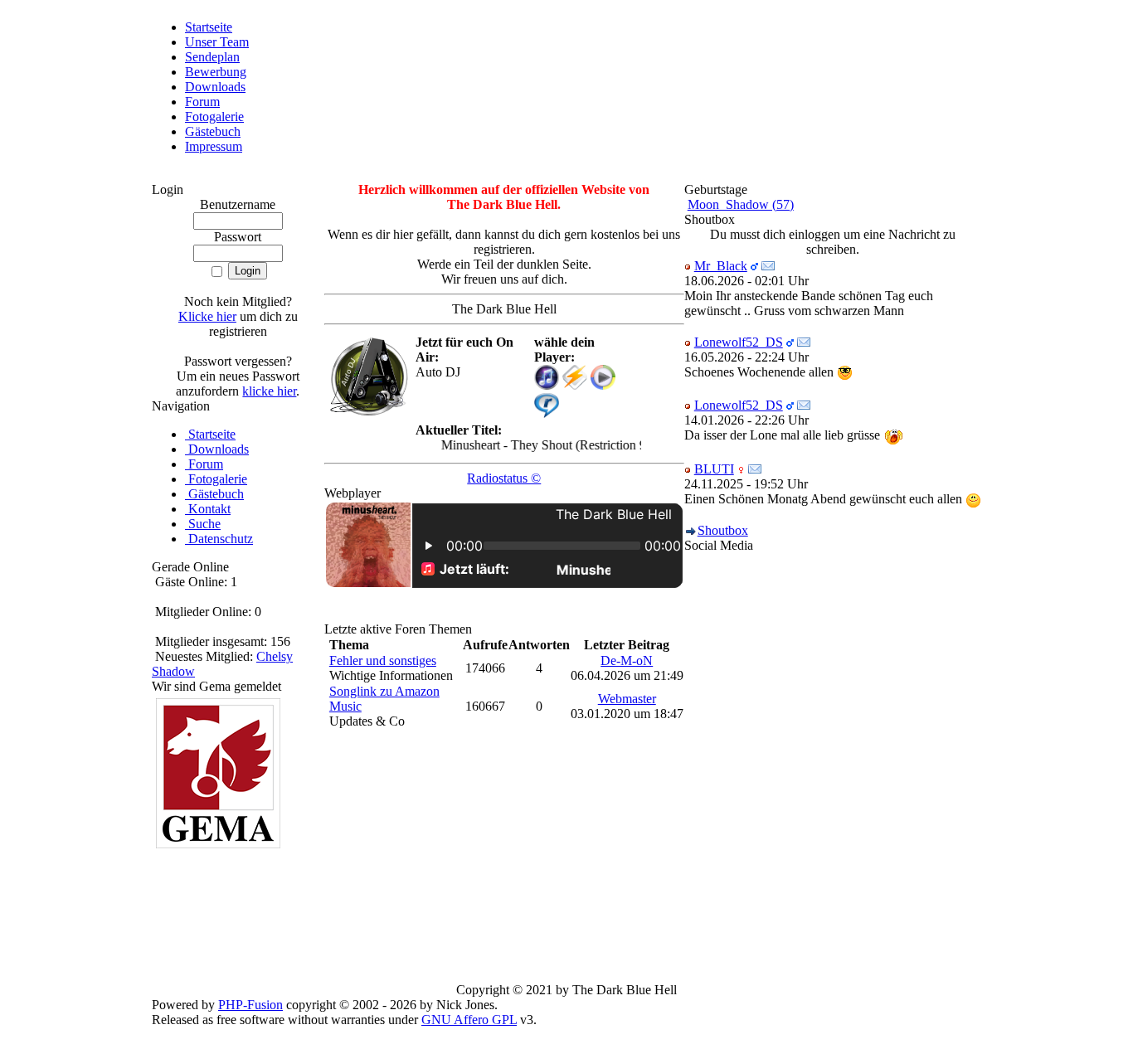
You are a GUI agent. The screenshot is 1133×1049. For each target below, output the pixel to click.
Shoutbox (723, 530)
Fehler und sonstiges (382, 660)
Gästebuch (213, 131)
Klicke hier (207, 316)
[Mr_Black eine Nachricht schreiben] (768, 266)
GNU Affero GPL (469, 1020)
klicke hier (269, 391)
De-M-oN (627, 660)
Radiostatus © (504, 478)
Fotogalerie (214, 116)
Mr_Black (720, 266)
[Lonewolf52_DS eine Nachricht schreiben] (803, 342)
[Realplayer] (546, 413)
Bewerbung (215, 72)
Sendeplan (212, 57)
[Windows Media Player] (603, 385)
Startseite (208, 27)
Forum (202, 102)
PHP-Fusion (250, 1005)
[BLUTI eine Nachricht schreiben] (754, 469)
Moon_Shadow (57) (741, 204)
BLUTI (714, 469)
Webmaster (627, 699)
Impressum (213, 146)
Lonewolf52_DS (738, 342)
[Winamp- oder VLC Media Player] (574, 385)
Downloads (215, 87)
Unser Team (217, 42)
